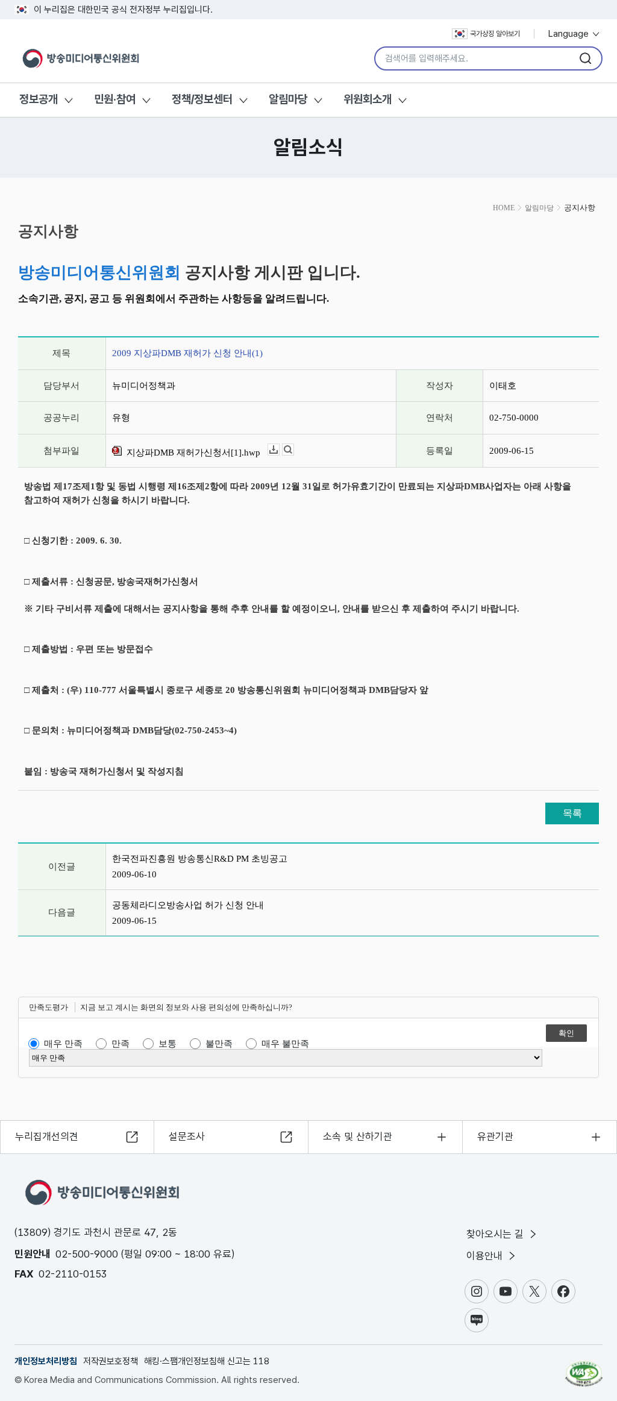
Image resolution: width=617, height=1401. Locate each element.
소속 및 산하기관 (357, 1136)
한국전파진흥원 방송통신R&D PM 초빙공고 (199, 858)
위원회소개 (367, 99)
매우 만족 (63, 1043)
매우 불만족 (285, 1043)
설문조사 (187, 1136)
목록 (572, 813)
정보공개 (38, 99)
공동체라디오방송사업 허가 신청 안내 (188, 905)
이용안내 (486, 1256)
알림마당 (288, 99)
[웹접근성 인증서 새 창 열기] (584, 1368)
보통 (167, 1043)
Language (569, 33)
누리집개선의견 (46, 1136)
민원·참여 (115, 99)
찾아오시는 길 (496, 1234)
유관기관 (495, 1136)
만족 (120, 1043)
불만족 (219, 1043)
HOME (504, 208)
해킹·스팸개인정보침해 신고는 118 (206, 1361)
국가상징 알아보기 (495, 34)
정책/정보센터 (202, 99)
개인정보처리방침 (45, 1361)
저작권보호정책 (110, 1361)
